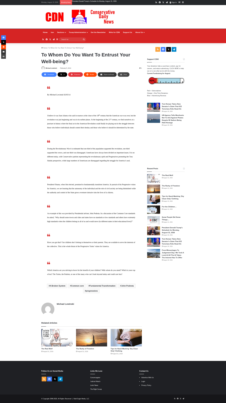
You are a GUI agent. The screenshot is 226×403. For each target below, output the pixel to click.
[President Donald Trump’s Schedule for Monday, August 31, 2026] (153, 230)
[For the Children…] (153, 209)
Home (45, 32)
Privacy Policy (146, 385)
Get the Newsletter (98, 32)
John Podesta (127, 286)
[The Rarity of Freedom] (91, 337)
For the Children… (169, 207)
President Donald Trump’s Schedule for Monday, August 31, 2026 (172, 230)
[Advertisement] (166, 146)
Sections (60, 32)
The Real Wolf (46, 349)
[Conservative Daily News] (81, 17)
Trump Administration (77, 32)
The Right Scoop (96, 389)
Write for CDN (114, 32)
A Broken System (57, 286)
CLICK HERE (174, 68)
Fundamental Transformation (102, 286)
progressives (92, 291)
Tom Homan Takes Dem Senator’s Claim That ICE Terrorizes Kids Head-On (98, 1)
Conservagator (95, 377)
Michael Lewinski (51, 68)
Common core (77, 286)
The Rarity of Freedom (85, 349)
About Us (139, 32)
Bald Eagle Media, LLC (81, 399)
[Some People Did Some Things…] (153, 220)
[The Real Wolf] (57, 337)
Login (143, 381)
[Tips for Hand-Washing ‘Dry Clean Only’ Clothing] (126, 337)
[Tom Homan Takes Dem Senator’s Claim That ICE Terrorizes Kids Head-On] (153, 107)
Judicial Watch (95, 381)
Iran (52, 32)
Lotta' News (94, 385)
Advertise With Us (147, 377)
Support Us (127, 32)
